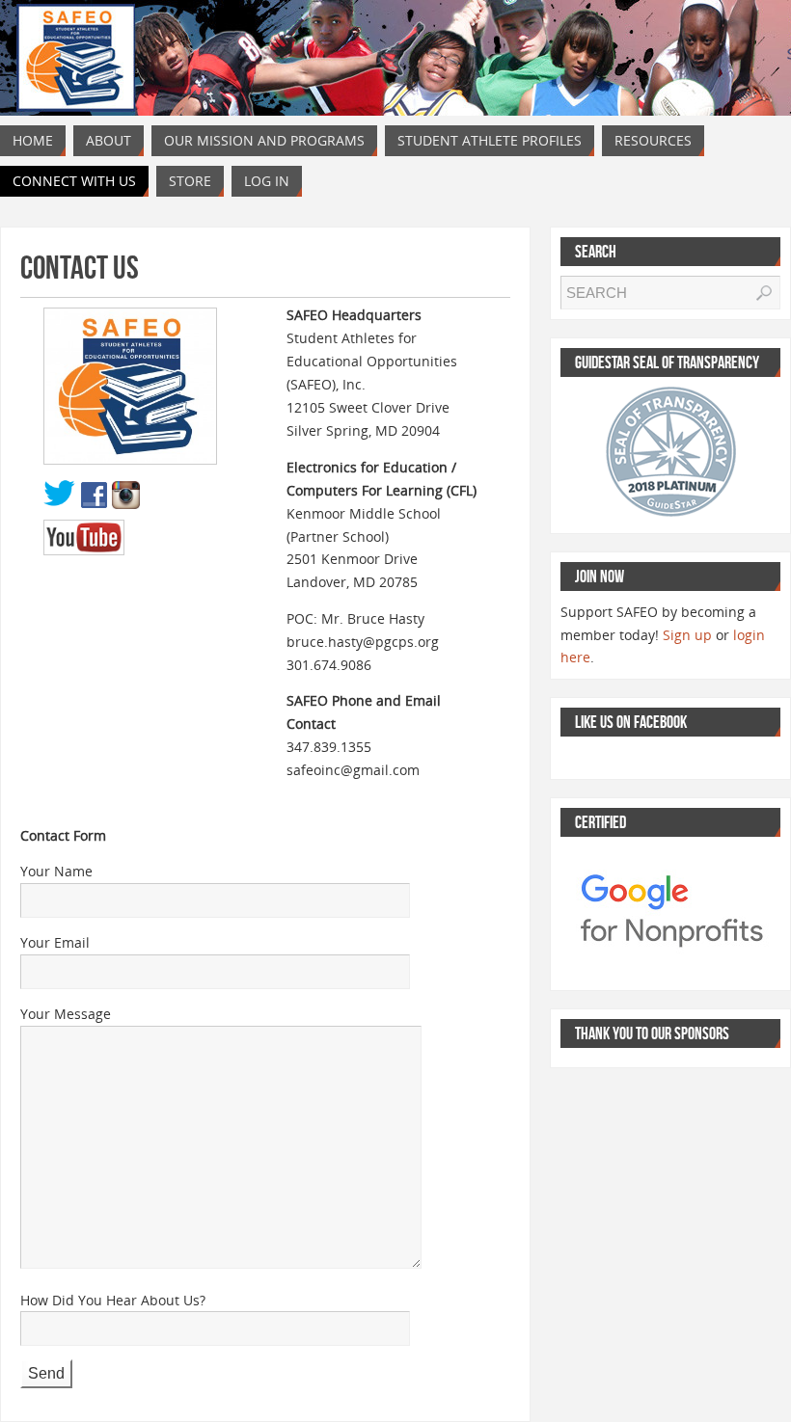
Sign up (687, 635)
